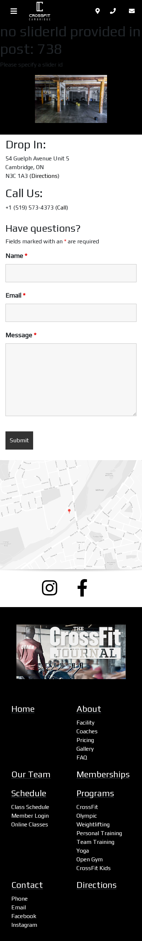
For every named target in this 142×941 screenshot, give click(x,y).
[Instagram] (53, 588)
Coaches (87, 731)
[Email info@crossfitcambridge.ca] (133, 11)
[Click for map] (98, 11)
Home (23, 709)
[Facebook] (88, 588)
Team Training (95, 841)
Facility (85, 722)
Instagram (24, 924)
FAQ (81, 757)
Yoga (82, 850)
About (88, 709)
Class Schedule (30, 807)
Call (61, 207)
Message (20, 335)
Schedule (28, 793)
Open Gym (89, 859)
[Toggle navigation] (14, 11)
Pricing (85, 740)
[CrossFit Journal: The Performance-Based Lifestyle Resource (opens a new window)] (71, 652)
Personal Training (99, 833)
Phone (19, 898)
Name (16, 255)
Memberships (103, 774)
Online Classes (29, 824)
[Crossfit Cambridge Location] (71, 514)
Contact (27, 885)
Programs (95, 793)
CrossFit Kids (93, 868)
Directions (44, 175)
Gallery (85, 748)
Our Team (31, 774)
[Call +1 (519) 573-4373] (115, 11)
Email (15, 295)
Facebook (23, 916)
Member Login (30, 815)
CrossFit (87, 807)
